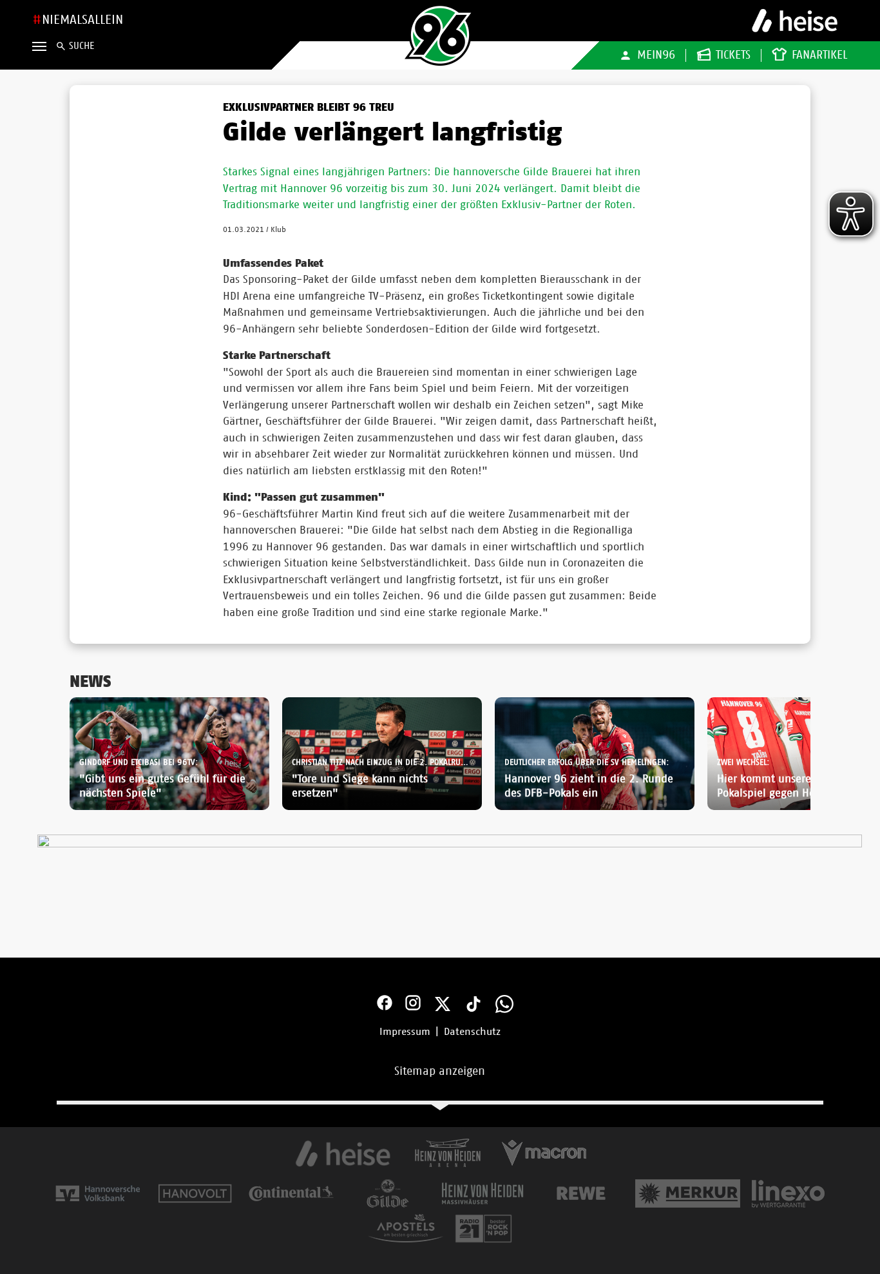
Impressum (404, 1032)
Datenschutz (472, 1032)
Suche (81, 46)
